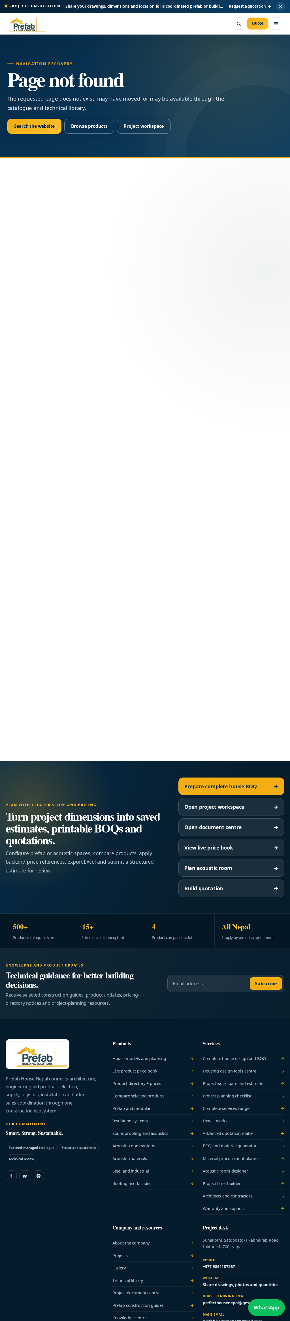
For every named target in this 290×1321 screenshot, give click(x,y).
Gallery (153, 1268)
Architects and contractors (243, 1196)
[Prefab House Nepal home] (27, 23)
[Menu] (276, 23)
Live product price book (153, 1071)
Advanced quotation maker (243, 1133)
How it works (243, 1121)
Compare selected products (153, 1096)
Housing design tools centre (243, 1071)
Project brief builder (243, 1183)
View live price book (231, 847)
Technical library (153, 1280)
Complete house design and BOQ (243, 1058)
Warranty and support (243, 1208)
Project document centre (153, 1292)
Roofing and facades (153, 1183)
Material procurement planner (243, 1158)
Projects (153, 1255)
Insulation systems (153, 1121)
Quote (257, 23)
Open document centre (231, 827)
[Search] (239, 23)
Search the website (34, 126)
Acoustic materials (153, 1158)
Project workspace (144, 126)
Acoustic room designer (243, 1171)
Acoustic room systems (153, 1145)
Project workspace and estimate (243, 1083)
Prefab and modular (153, 1108)
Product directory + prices (153, 1083)
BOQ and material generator (243, 1145)
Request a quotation (250, 6)
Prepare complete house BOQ (231, 786)
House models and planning (153, 1058)
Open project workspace (231, 806)
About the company (153, 1243)
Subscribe (266, 983)
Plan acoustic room (231, 868)
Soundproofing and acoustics (153, 1133)
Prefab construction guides (153, 1305)
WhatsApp (266, 1307)
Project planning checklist (243, 1096)
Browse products (89, 126)
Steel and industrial (153, 1171)
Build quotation (231, 888)
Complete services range (243, 1108)
